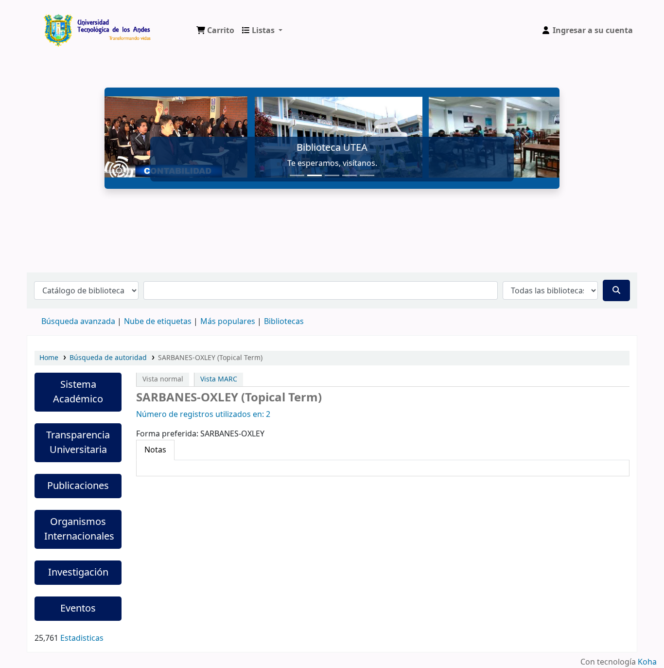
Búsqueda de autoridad (108, 358)
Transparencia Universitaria (78, 442)
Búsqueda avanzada (78, 321)
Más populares (227, 321)
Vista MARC (218, 379)
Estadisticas (82, 638)
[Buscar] (616, 290)
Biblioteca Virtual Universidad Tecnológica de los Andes (66, 23)
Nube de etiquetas (158, 321)
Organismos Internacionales (79, 529)
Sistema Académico (78, 392)
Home (48, 358)
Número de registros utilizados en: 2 (203, 414)
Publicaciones (78, 486)
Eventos (78, 608)
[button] (215, 30)
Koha (647, 662)
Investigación (78, 572)
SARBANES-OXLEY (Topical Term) (210, 358)
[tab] (155, 450)
